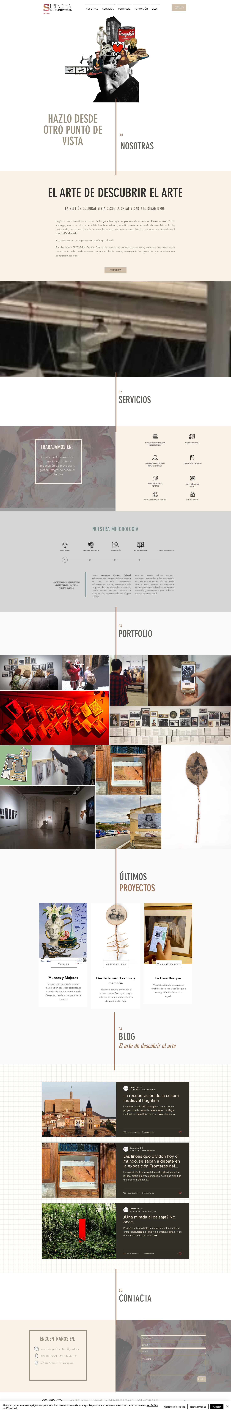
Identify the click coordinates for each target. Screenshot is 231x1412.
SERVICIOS (135, 399)
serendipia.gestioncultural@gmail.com (60, 1349)
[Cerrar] (227, 1406)
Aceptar (217, 1406)
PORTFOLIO (135, 633)
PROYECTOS (137, 888)
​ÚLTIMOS (133, 876)
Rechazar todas (198, 1406)
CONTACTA (135, 1298)
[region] (113, 61)
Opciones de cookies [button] (174, 1406)
